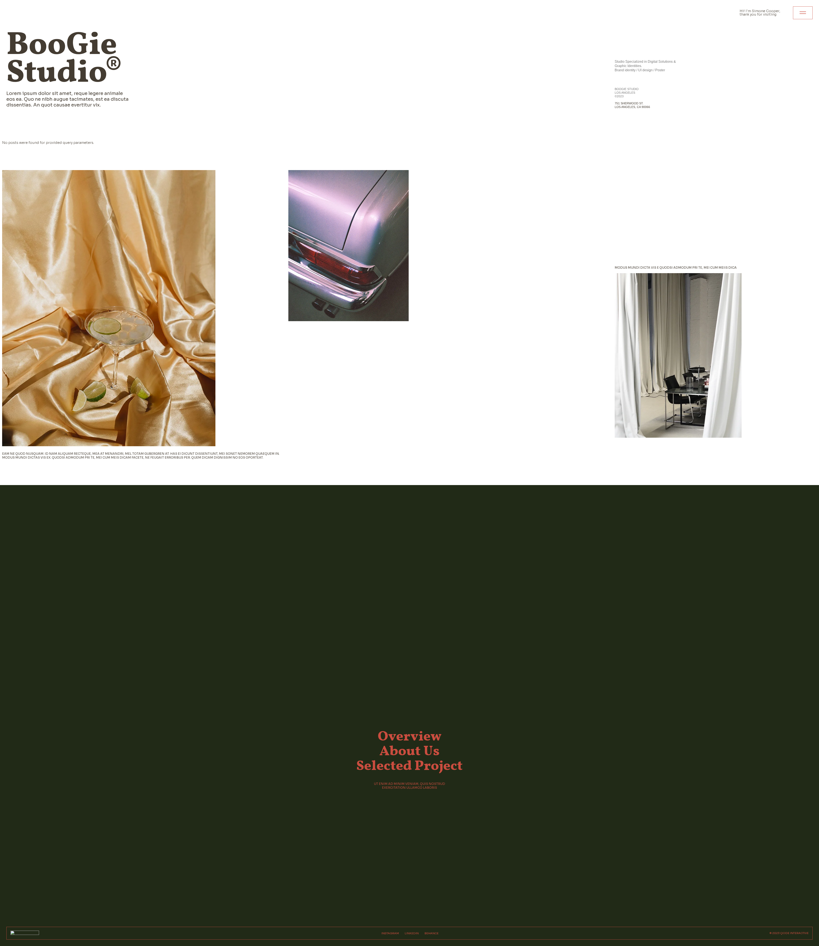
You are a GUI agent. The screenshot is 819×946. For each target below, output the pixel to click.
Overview (409, 737)
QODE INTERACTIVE (794, 933)
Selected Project (409, 766)
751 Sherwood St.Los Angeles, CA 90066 (632, 105)
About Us (409, 751)
